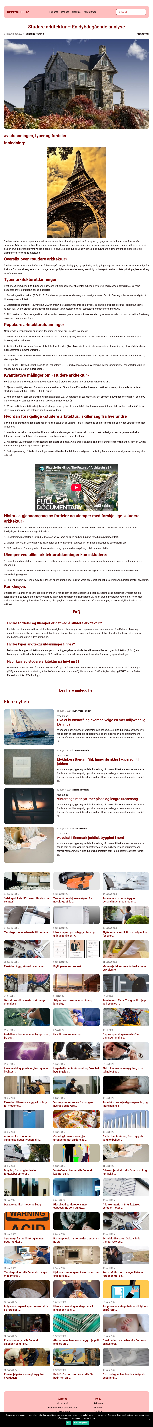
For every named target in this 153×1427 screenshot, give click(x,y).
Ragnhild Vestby (81, 790)
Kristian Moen (80, 828)
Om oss (65, 11)
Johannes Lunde (81, 750)
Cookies (76, 11)
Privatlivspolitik (80, 1423)
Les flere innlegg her (76, 690)
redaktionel (143, 33)
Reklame (53, 11)
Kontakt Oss (90, 11)
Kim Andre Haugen (82, 711)
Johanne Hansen (35, 33)
